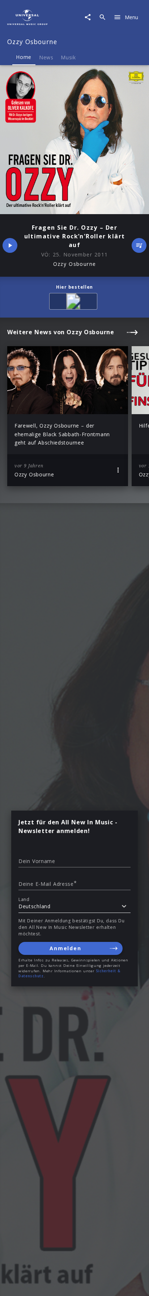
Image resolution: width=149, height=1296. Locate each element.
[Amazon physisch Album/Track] (74, 302)
